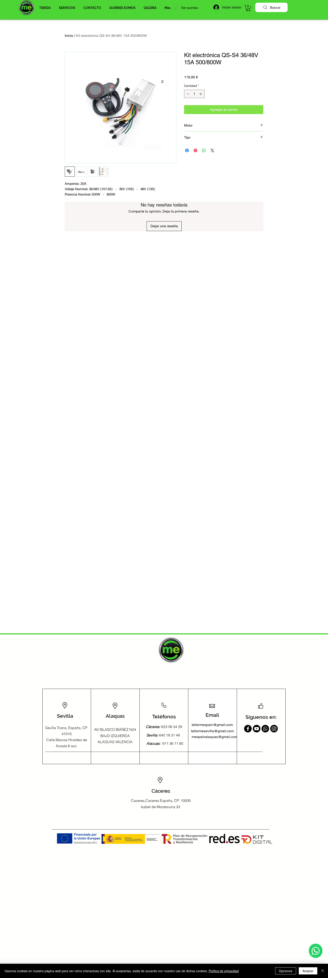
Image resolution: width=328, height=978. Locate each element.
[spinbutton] (194, 94)
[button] (45, 8)
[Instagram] (274, 728)
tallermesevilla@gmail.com (212, 731)
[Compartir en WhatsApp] (204, 150)
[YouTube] (256, 728)
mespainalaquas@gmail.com (215, 737)
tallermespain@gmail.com (212, 725)
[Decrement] (187, 94)
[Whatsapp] (315, 951)
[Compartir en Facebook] (187, 150)
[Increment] (201, 94)
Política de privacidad (224, 971)
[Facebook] (248, 728)
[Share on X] (212, 150)
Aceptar (308, 971)
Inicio (69, 35)
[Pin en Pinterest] (195, 150)
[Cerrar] (322, 970)
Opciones (285, 971)
